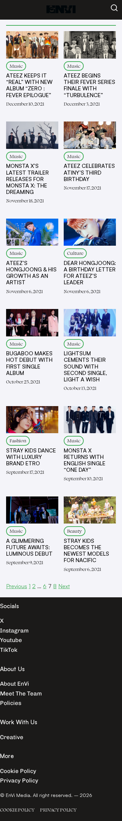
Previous (16, 586)
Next (64, 586)
